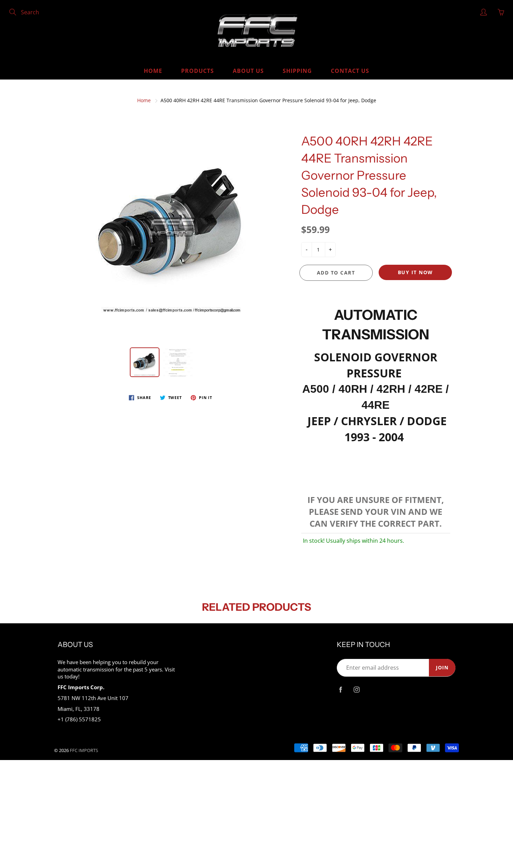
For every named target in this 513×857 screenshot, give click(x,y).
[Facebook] (340, 690)
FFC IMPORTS (84, 750)
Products (197, 71)
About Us (248, 71)
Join (442, 667)
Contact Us (350, 71)
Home (153, 71)
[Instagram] (356, 690)
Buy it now (415, 272)
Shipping (297, 71)
